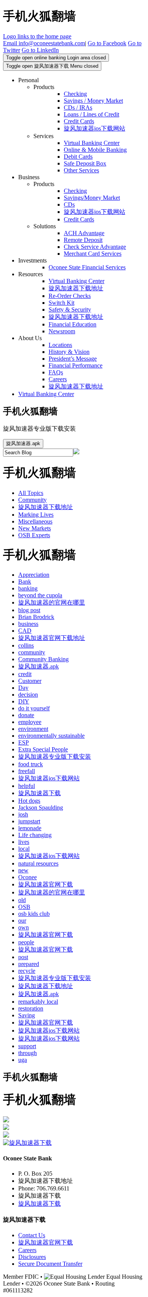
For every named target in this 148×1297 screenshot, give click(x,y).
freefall (26, 771)
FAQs (56, 372)
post (23, 957)
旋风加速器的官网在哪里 (51, 602)
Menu (52, 66)
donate (26, 715)
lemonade (29, 828)
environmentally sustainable (51, 735)
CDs (69, 204)
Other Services (81, 170)
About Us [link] (30, 338)
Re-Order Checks (70, 296)
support (27, 1046)
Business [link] (28, 177)
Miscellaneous (35, 521)
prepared (28, 964)
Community (32, 500)
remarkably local (38, 1001)
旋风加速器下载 (39, 793)
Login (56, 57)
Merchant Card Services (92, 253)
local (24, 848)
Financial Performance (75, 365)
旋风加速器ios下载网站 (94, 128)
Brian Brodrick (36, 617)
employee (29, 722)
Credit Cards (79, 121)
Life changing (35, 835)
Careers (58, 379)
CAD (24, 630)
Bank (24, 581)
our (22, 920)
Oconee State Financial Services (87, 267)
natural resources (38, 863)
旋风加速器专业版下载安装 (54, 756)
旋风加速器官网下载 (45, 884)
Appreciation (33, 574)
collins (26, 645)
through (27, 1053)
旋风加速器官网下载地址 (51, 638)
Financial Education (72, 324)
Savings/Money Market (92, 197)
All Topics (30, 493)
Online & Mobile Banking (95, 149)
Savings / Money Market (93, 100)
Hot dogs (29, 800)
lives (23, 842)
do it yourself (34, 708)
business (28, 624)
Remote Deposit (83, 240)
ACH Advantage (84, 233)
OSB (24, 907)
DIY (23, 701)
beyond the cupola (40, 595)
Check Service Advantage (95, 246)
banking (28, 588)
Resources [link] (30, 274)
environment (33, 729)
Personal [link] (28, 80)
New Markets (34, 528)
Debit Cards (78, 156)
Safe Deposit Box (85, 163)
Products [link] (43, 87)
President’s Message (73, 358)
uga (22, 1060)
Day (23, 687)
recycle (26, 971)
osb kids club (34, 913)
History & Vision (69, 352)
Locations (60, 345)
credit (24, 674)
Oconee (27, 877)
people (26, 942)
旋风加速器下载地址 (76, 288)
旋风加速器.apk (23, 443)
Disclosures (32, 1257)
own (23, 927)
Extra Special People (43, 749)
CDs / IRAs (78, 107)
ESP (23, 742)
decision (28, 694)
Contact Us (31, 1235)
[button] (44, 43)
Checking (75, 94)
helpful (26, 786)
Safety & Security (70, 309)
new (23, 870)
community (31, 652)
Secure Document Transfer (50, 1263)
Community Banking (43, 659)
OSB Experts (34, 535)
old (22, 900)
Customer (29, 681)
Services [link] (43, 136)
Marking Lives (36, 514)
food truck (30, 764)
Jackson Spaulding (40, 807)
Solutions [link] (44, 226)
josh (23, 814)
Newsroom (62, 331)
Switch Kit (61, 302)
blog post (29, 610)
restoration (30, 1008)
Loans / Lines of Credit (91, 114)
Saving (26, 1015)
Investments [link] (32, 260)
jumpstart (29, 821)
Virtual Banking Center (92, 143)
